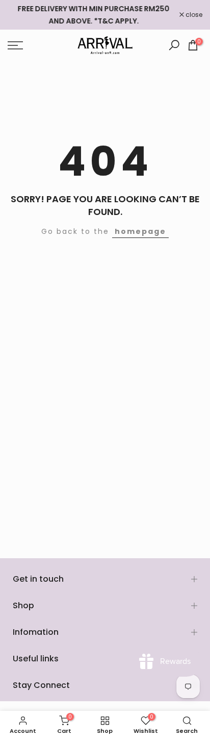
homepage (140, 231)
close (193, 15)
